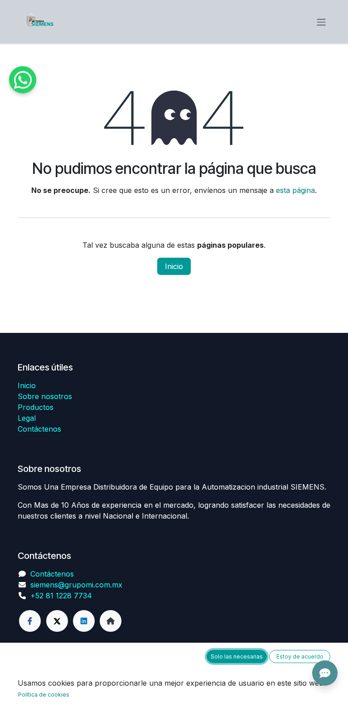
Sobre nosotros (45, 396)
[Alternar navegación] (321, 21)
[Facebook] (30, 621)
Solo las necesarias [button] (237, 656)
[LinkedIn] (84, 621)
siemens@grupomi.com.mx (76, 584)
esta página (295, 190)
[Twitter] (57, 621)
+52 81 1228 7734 (61, 595)
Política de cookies (43, 694)
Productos (35, 407)
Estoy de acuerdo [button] (300, 656)
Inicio (174, 266)
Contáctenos (39, 428)
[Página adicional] (110, 621)
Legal (27, 418)
